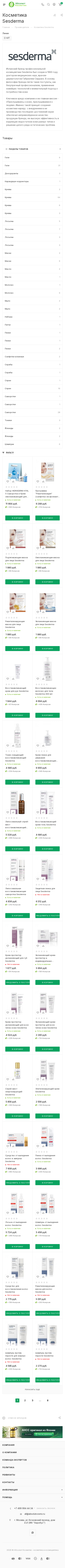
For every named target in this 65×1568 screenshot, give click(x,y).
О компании (9, 1452)
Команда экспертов (14, 1460)
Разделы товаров (18, 149)
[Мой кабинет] (54, 4)
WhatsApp (32, 1532)
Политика (8, 1467)
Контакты (8, 1482)
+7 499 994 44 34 (23, 1508)
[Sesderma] (32, 55)
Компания (8, 1445)
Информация (10, 1490)
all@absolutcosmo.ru (34, 1514)
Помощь (7, 1497)
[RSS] (55, 15)
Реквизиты (8, 1475)
